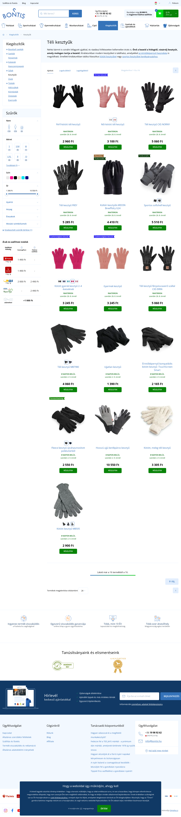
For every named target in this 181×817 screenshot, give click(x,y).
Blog (24, 3)
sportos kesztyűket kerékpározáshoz (140, 56)
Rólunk (50, 733)
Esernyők (12, 100)
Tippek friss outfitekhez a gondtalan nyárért (111, 771)
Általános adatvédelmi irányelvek (18, 750)
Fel (173, 581)
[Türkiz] (68, 281)
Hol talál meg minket (158, 750)
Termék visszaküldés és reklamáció (19, 745)
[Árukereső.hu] (63, 665)
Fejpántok (12, 57)
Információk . (141, 704)
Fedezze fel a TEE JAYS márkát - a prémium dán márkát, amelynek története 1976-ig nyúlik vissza (113, 745)
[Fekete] (155, 200)
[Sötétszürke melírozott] (73, 524)
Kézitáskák (13, 91)
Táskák (11, 83)
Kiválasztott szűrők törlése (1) (18, 230)
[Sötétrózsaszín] (73, 281)
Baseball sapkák (15, 49)
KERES (75, 13)
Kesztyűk (12, 74)
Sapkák (11, 53)
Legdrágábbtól (82, 70)
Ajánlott (50, 70)
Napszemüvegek (16, 66)
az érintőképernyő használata (153, 53)
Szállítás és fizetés (10, 3)
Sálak (10, 70)
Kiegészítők (14, 34)
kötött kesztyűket (108, 56)
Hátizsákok (13, 87)
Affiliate (50, 741)
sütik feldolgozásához (59, 797)
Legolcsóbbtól (64, 70)
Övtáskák (12, 96)
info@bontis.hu (153, 741)
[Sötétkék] (64, 281)
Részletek (68, 147)
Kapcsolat (34, 3)
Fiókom (175, 3)
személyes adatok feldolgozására (146, 704)
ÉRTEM (104, 808)
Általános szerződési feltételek (17, 737)
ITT (81, 808)
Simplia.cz (174, 810)
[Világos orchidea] (115, 119)
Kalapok (12, 62)
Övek (10, 79)
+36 (103, 13)
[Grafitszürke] (159, 200)
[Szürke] (111, 119)
